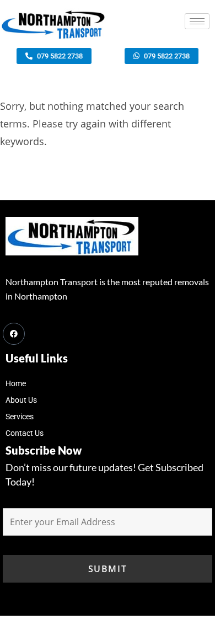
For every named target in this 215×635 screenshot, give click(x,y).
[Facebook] (14, 334)
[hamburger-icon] (197, 21)
